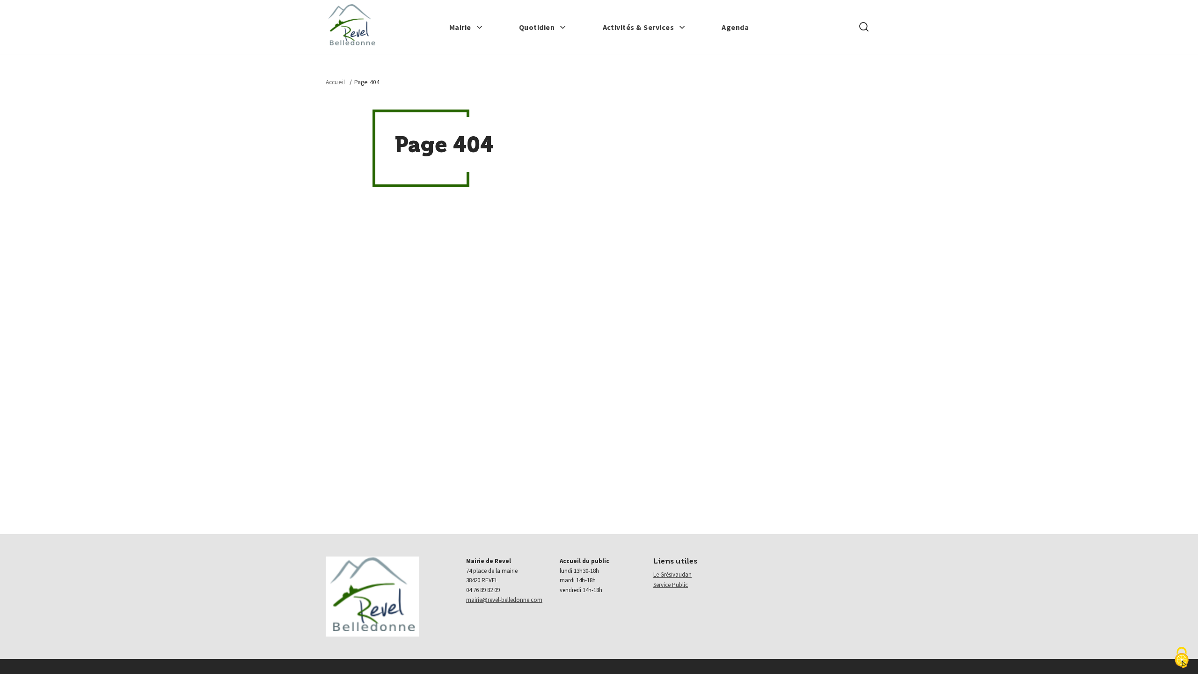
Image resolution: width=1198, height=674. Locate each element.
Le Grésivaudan (672, 575)
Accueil (335, 82)
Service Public (670, 585)
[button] (466, 27)
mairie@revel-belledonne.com (504, 600)
